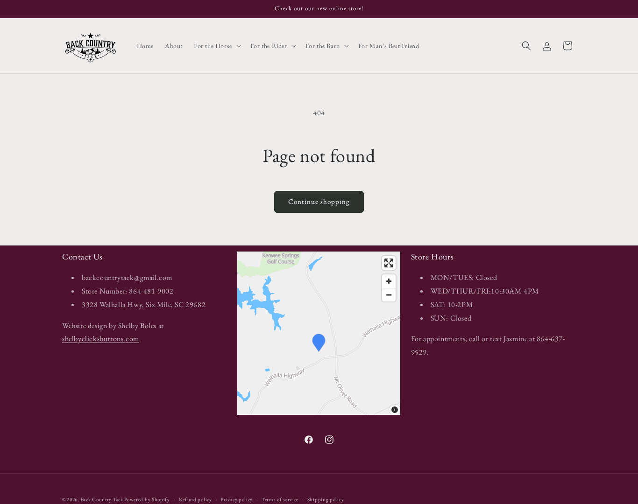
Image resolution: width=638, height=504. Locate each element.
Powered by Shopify (147, 499)
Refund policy (195, 499)
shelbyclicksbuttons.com (100, 338)
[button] (216, 46)
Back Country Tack (102, 499)
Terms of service (280, 499)
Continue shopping (319, 201)
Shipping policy (325, 499)
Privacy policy (236, 499)
